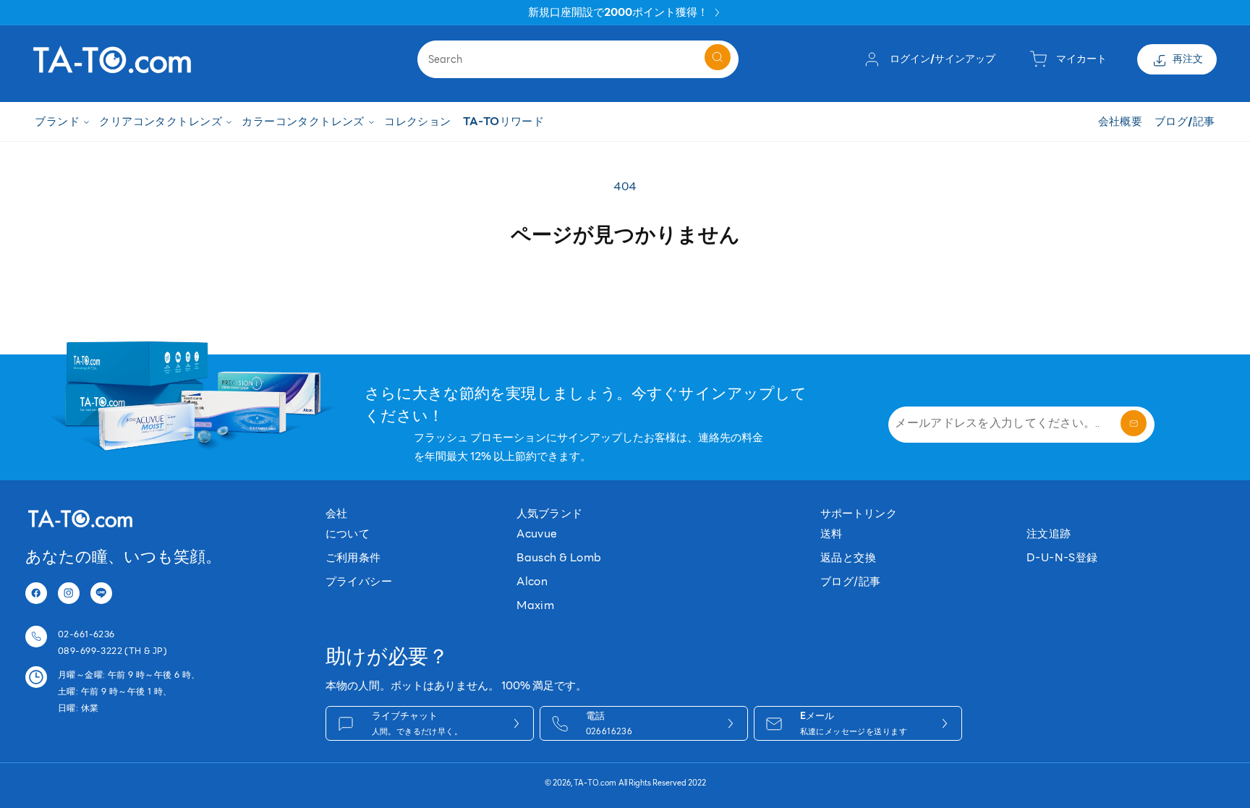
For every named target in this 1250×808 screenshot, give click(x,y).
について (348, 533)
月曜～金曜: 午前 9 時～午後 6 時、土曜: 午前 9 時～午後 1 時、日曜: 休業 (129, 691)
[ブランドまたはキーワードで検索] (718, 57)
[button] (61, 121)
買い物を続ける (625, 284)
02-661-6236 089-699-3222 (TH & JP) (112, 642)
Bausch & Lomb (558, 557)
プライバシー (359, 581)
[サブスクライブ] (1134, 423)
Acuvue (537, 533)
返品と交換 (848, 557)
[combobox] (578, 59)
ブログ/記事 (850, 581)
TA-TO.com (595, 783)
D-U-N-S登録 (1062, 557)
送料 (831, 533)
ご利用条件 (353, 557)
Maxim (535, 605)
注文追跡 (1048, 533)
